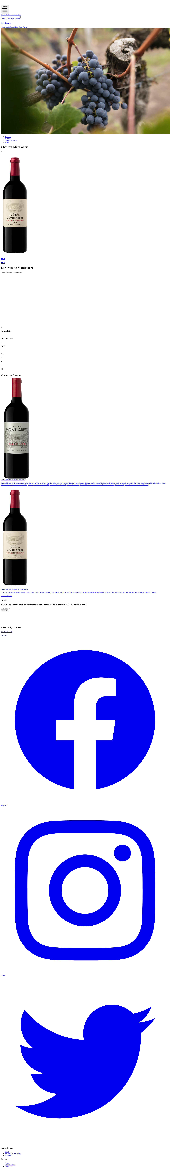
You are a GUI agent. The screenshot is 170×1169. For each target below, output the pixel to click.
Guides (8, 15)
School (12, 15)
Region (12, 27)
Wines (3, 27)
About (7, 1152)
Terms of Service (10, 1165)
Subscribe (4, 610)
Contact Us (8, 1166)
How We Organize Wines (13, 1153)
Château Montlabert (11, 140)
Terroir (21, 27)
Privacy (7, 1163)
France (18, 19)
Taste (16, 15)
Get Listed (8, 1155)
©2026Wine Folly (7, 632)
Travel (25, 27)
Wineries (7, 27)
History (17, 27)
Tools (19, 15)
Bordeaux (6, 23)
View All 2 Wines (6, 596)
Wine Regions (10, 19)
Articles (3, 15)
